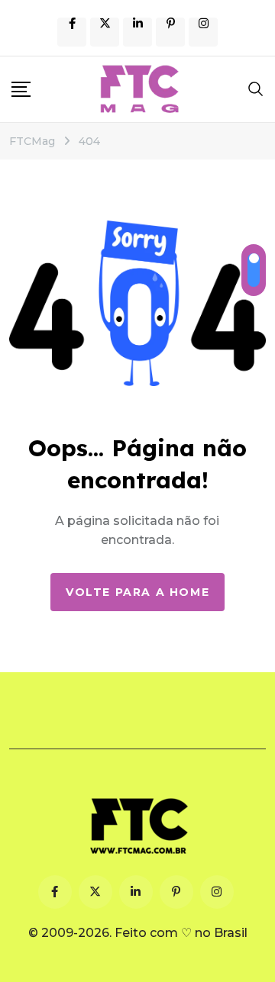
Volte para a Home (137, 592)
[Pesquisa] (256, 88)
